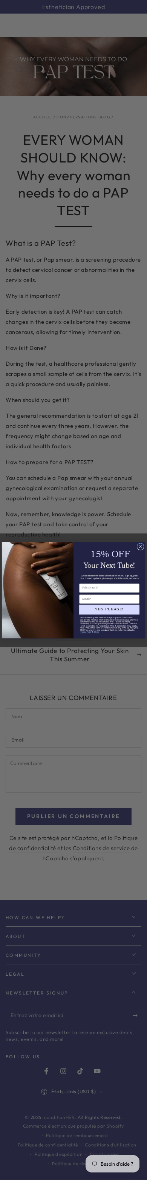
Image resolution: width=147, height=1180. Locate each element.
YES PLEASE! (109, 609)
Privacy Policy (86, 632)
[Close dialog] (140, 546)
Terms (96, 632)
